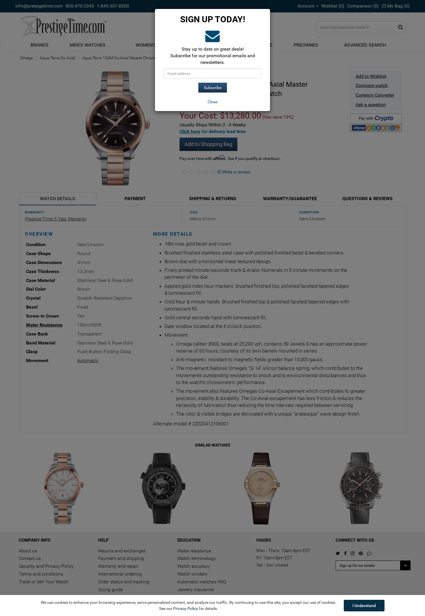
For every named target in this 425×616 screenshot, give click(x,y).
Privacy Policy (185, 608)
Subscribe (212, 87)
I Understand (364, 605)
